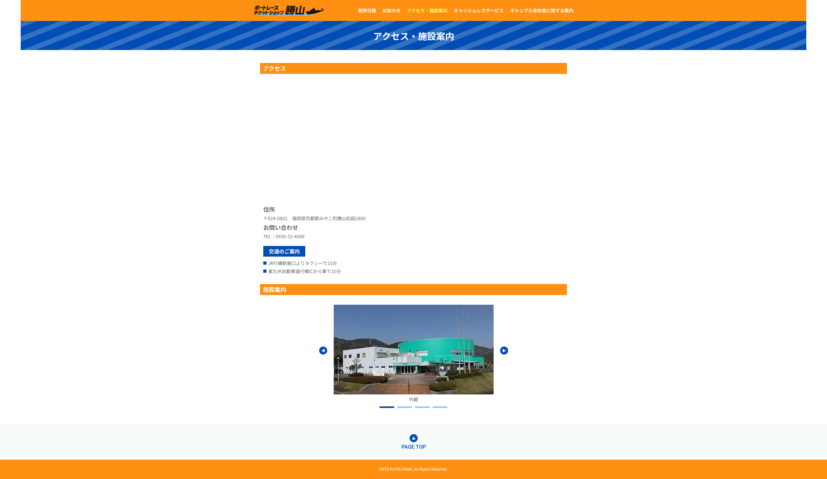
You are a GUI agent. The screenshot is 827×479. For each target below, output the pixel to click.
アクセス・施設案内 (427, 10)
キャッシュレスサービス (479, 10)
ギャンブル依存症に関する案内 (541, 10)
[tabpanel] (414, 354)
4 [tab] (440, 407)
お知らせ (391, 10)
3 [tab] (422, 407)
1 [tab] (387, 407)
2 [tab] (404, 407)
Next (504, 350)
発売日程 (367, 10)
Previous (323, 350)
